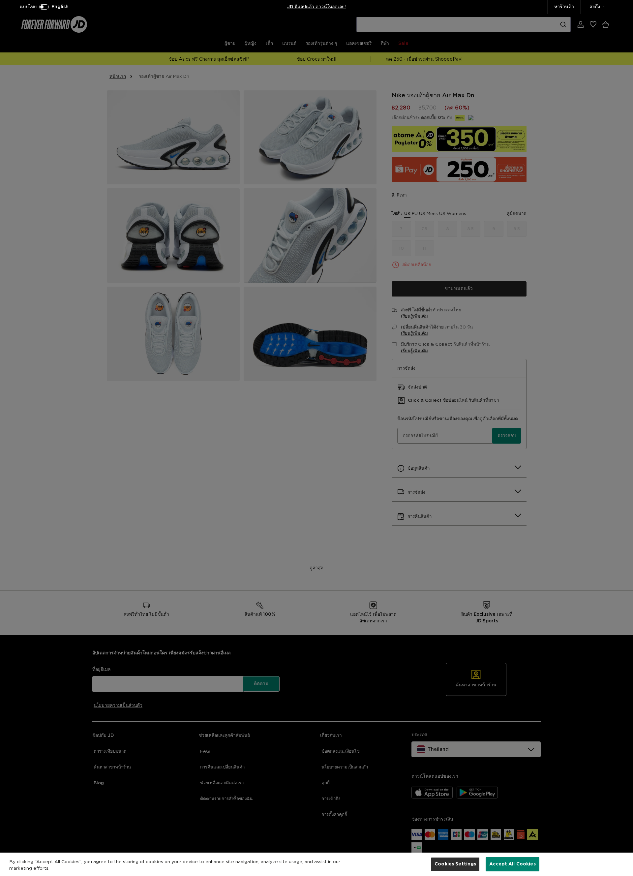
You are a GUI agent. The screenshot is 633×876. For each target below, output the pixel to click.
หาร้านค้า (564, 7)
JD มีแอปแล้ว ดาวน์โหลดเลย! (316, 7)
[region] (316, 864)
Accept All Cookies (512, 864)
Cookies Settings (455, 864)
